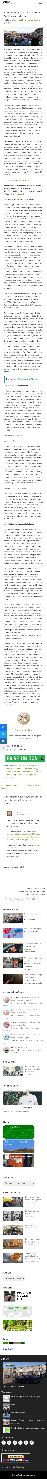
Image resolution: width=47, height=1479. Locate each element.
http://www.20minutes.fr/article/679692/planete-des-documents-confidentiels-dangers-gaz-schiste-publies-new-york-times (23, 837)
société (13, 778)
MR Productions (19, 1467)
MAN (13, 1405)
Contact (33, 899)
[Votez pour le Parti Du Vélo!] (17, 1331)
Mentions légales (29, 1475)
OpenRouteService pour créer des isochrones (28, 1428)
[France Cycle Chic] (17, 1301)
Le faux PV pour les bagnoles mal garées (26, 1397)
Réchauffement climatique (21, 768)
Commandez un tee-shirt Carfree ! (16, 1111)
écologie (17, 771)
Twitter (11, 899)
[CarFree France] (8, 1343)
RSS (28, 899)
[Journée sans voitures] (17, 1316)
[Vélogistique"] (18, 1138)
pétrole (26, 774)
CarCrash (23, 1047)
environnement (28, 771)
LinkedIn (16, 899)
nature (19, 774)
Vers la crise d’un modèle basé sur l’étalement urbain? (32, 1256)
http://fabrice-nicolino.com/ (20, 180)
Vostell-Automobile (18, 1412)
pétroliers (34, 774)
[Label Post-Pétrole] (8, 1349)
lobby (14, 774)
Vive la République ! (37, 786)
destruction (8, 771)
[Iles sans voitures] (18, 1152)
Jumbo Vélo (29, 1225)
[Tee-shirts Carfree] (22, 1109)
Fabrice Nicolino (33, 20)
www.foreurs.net (17, 194)
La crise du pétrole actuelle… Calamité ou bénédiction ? (33, 1069)
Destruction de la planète (24, 765)
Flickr (22, 899)
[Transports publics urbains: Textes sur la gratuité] (18, 1167)
